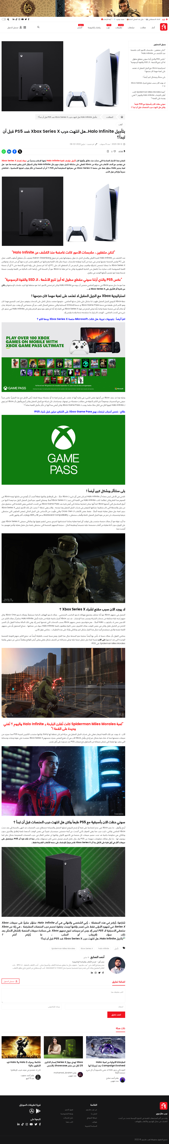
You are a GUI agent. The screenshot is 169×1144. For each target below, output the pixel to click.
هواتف (94, 1122)
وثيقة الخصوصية (67, 1113)
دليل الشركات (68, 1117)
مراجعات (131, 27)
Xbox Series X (87, 948)
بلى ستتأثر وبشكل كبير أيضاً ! (154, 77)
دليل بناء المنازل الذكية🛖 (135, 19)
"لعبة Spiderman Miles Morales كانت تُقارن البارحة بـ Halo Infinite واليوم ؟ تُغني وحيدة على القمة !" (148, 95)
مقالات (143, 27)
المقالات (109, 117)
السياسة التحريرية (91, 1126)
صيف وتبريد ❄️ (119, 19)
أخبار (153, 27)
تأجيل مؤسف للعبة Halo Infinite (61, 160)
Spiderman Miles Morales (63, 948)
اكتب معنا (69, 1122)
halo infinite (103, 948)
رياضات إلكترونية (94, 27)
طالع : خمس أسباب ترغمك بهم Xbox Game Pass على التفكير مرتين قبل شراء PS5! (79, 411)
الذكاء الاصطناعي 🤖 (153, 19)
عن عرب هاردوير (91, 1109)
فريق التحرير (69, 1109)
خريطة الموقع (92, 1117)
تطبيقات (119, 27)
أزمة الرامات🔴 (106, 19)
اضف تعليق (116, 1014)
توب (108, 27)
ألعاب (120, 124)
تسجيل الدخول (12, 27)
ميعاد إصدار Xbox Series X (14, 160)
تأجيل (116, 948)
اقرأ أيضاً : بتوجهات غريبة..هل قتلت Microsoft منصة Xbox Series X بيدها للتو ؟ (81, 319)
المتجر (79, 27)
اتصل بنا (94, 1113)
